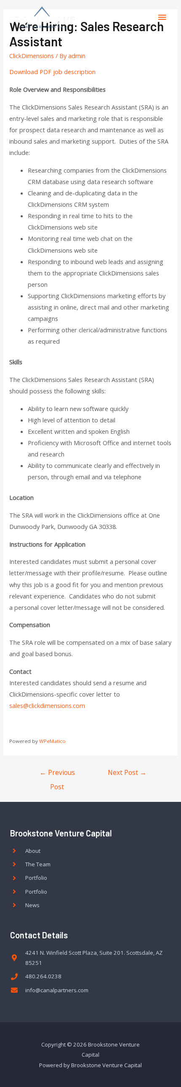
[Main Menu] (162, 17)
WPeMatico (52, 741)
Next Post (127, 772)
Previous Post (57, 774)
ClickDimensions (31, 55)
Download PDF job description (52, 71)
